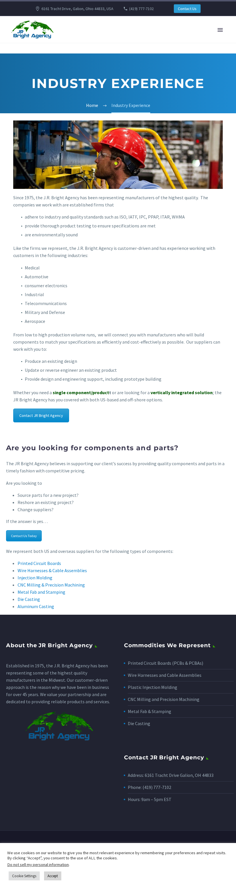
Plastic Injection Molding (152, 687)
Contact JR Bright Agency (41, 415)
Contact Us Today (24, 536)
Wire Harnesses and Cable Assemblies (164, 675)
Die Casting (29, 599)
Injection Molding (35, 577)
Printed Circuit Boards (39, 563)
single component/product (81, 392)
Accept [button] (52, 875)
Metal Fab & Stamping (149, 711)
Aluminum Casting (36, 606)
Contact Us (187, 8)
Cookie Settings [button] (24, 875)
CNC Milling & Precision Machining (51, 585)
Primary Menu (220, 30)
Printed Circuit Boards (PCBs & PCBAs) (165, 663)
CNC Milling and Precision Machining (163, 699)
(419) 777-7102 (141, 8)
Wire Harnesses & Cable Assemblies (52, 570)
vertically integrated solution (182, 392)
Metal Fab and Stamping (41, 592)
